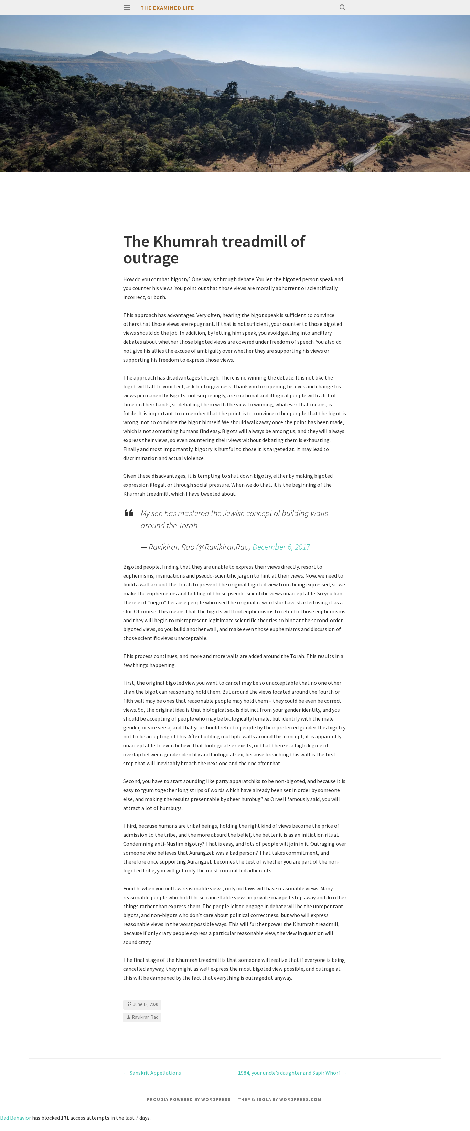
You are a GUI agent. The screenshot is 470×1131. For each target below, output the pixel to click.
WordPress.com (300, 1099)
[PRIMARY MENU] (127, 7)
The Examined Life (167, 7)
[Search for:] (341, 7)
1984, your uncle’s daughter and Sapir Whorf (292, 1072)
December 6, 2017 (281, 546)
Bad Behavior (15, 1117)
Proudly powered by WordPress (189, 1099)
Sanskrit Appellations (152, 1072)
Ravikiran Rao (145, 1017)
